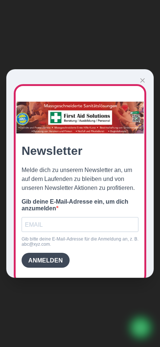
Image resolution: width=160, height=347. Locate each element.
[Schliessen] (142, 80)
